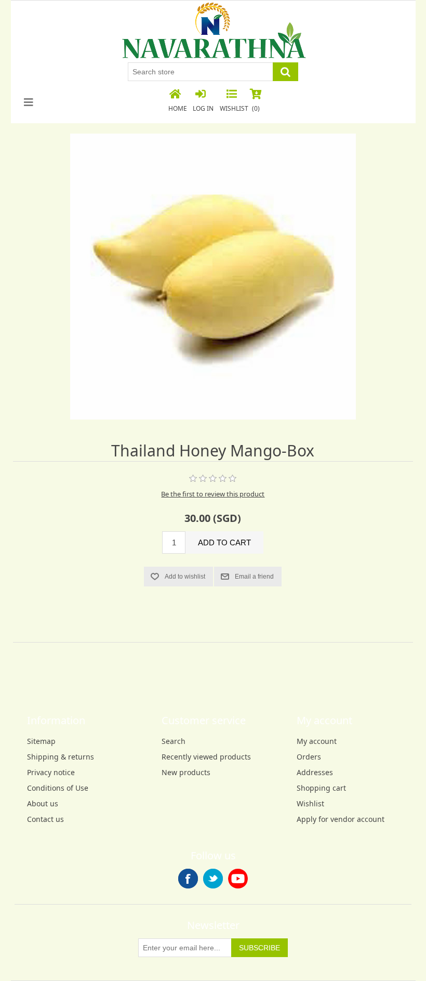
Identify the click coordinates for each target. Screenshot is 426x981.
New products (186, 772)
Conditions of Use (57, 788)
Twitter (213, 878)
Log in (203, 108)
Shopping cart (321, 788)
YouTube (238, 878)
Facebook (188, 878)
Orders (309, 757)
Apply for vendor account (340, 819)
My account (317, 741)
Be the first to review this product (212, 494)
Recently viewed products (206, 757)
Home (177, 108)
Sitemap (41, 741)
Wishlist (310, 803)
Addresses (315, 772)
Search (173, 741)
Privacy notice (51, 772)
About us (42, 803)
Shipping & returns (60, 757)
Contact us (45, 819)
